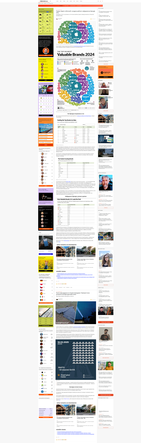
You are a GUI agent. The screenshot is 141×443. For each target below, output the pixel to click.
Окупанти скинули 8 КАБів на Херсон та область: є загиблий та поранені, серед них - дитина (74, 432)
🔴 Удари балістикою (72, 5)
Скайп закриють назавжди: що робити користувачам (67, 278)
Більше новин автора (106, 357)
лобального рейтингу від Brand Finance (84, 115)
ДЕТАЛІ (46, 55)
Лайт (74, 1)
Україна (57, 1)
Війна (60, 1)
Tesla (71, 287)
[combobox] (50, 251)
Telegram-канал (66, 240)
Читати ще (105, 207)
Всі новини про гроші (46, 325)
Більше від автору (105, 427)
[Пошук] (102, 1)
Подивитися (46, 431)
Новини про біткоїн (46, 417)
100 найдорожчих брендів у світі (79, 46)
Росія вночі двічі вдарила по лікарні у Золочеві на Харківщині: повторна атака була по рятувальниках (75, 434)
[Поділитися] (93, 19)
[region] (46, 253)
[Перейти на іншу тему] (100, 1)
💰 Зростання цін (79, 5)
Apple (64, 287)
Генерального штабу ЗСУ (47, 33)
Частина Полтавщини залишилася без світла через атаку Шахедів (69, 431)
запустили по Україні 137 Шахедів (79, 326)
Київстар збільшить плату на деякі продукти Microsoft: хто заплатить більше (71, 273)
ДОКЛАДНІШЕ (46, 394)
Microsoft (67, 287)
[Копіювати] (94, 19)
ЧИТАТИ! (46, 270)
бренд (57, 287)
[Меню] (50, 1)
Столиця (64, 1)
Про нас (77, 1)
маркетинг (60, 287)
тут (59, 241)
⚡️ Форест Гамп (66, 5)
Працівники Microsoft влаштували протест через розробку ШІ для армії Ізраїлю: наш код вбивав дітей (75, 277)
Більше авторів (106, 110)
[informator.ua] (43, 1)
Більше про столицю (106, 322)
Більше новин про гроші (106, 394)
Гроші (67, 1)
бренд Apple (68, 181)
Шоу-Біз (71, 1)
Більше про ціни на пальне (46, 115)
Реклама (81, 1)
